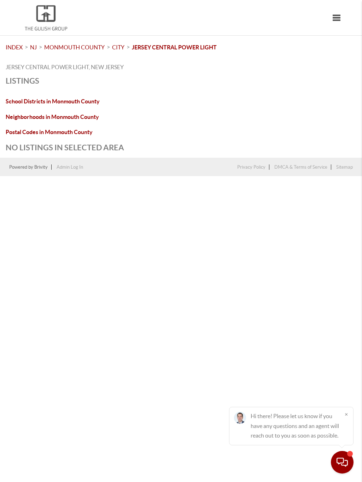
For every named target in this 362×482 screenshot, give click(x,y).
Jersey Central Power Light (174, 47)
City (118, 47)
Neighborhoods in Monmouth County (52, 117)
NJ (33, 47)
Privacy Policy (251, 167)
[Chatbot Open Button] (342, 462)
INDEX (14, 47)
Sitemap (344, 167)
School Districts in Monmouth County (53, 101)
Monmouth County (74, 47)
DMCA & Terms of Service (300, 167)
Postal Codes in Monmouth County (49, 132)
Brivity (41, 167)
